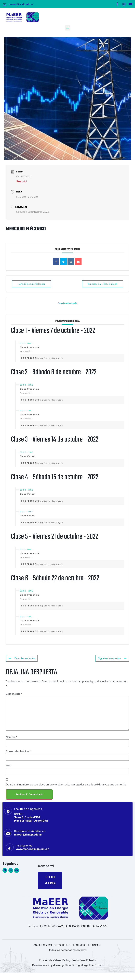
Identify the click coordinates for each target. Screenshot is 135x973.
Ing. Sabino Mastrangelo (51, 358)
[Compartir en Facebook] (56, 261)
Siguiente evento (109, 658)
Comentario (14, 694)
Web (8, 765)
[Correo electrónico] (78, 261)
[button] (67, 28)
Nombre (11, 737)
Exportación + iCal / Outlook (102, 284)
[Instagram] (124, 4)
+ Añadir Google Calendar (31, 284)
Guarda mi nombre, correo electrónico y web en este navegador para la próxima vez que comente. (66, 784)
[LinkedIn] (71, 261)
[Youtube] (130, 4)
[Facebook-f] (117, 4)
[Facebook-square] (4, 870)
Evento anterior (24, 658)
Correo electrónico (18, 751)
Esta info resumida (50, 880)
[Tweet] (63, 261)
